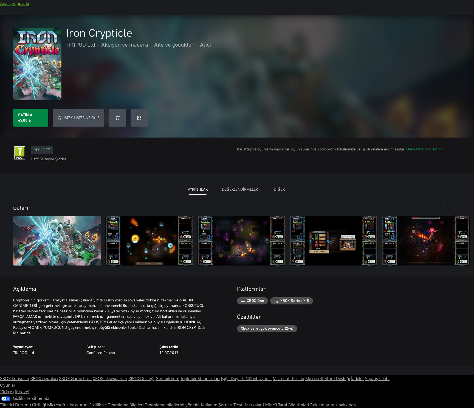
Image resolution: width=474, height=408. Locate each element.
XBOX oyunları (44, 378)
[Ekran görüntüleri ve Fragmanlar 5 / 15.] (426, 241)
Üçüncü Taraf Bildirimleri (286, 404)
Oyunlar (7, 385)
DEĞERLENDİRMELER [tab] (240, 189)
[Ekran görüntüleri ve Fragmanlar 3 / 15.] (241, 241)
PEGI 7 (39, 150)
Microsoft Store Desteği (327, 378)
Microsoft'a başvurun (67, 404)
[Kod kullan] (139, 118)
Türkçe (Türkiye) (14, 391)
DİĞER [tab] (279, 189)
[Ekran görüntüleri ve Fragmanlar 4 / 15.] (333, 241)
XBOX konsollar (14, 378)
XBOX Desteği (141, 378)
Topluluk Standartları (200, 378)
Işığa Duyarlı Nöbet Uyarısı (246, 378)
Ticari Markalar (247, 404)
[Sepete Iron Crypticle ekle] (117, 118)
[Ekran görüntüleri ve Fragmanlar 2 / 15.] (149, 241)
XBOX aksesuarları (110, 378)
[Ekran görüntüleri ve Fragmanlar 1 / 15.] (57, 241)
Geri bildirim (167, 378)
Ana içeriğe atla (14, 3)
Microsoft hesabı (288, 378)
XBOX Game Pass (75, 378)
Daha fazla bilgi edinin (424, 149)
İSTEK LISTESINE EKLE (81, 117)
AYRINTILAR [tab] (198, 189)
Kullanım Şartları (217, 404)
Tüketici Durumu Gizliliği (23, 404)
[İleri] (455, 208)
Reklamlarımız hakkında (333, 404)
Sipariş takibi (377, 378)
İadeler (357, 378)
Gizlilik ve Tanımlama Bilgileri (116, 404)
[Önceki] (444, 208)
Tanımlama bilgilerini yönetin (172, 404)
